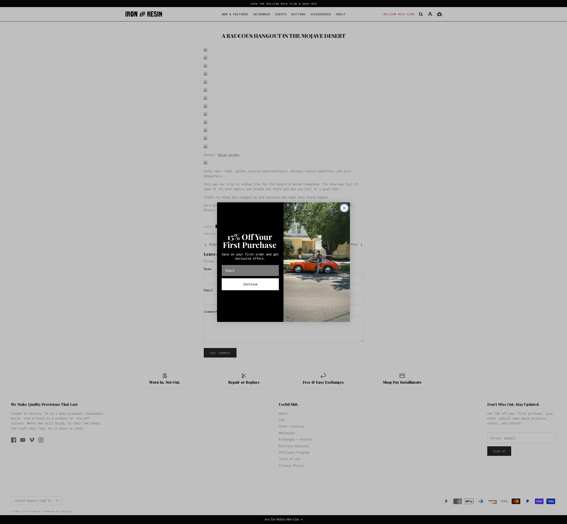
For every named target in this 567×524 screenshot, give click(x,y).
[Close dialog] (344, 208)
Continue (250, 284)
